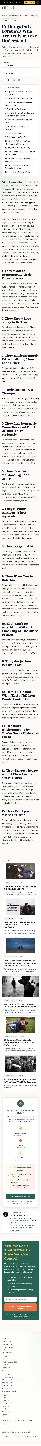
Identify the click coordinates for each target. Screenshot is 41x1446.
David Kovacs (8, 65)
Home (3, 15)
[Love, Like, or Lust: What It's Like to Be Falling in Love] (20, 871)
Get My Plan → (29, 2)
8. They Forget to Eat (13, 133)
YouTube (30, 1420)
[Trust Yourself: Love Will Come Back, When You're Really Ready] (20, 986)
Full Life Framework (8, 1347)
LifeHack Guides (7, 1341)
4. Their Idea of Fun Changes (15, 109)
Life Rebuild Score (7, 1344)
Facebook (5, 1420)
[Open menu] (37, 7)
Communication (13, 15)
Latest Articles (6, 1403)
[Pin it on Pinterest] (9, 80)
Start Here (6, 1339)
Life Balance (5, 1350)
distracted (21, 371)
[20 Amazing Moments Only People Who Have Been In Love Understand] (20, 1025)
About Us (5, 1397)
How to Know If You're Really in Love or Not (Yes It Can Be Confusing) (20, 924)
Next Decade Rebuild (8, 1388)
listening (29, 412)
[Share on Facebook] (4, 80)
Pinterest (21, 1420)
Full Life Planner (7, 1365)
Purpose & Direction (8, 1383)
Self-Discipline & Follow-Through (12, 1380)
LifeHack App (6, 1359)
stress (16, 534)
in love (10, 182)
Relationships (9, 918)
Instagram (13, 1420)
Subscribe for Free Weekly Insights (20, 1307)
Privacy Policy (18, 1436)
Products (6, 1356)
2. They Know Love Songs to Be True (18, 98)
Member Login (6, 1412)
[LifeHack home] (8, 7)
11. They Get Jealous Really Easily (17, 148)
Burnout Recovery (7, 1377)
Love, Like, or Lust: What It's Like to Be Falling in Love (20, 887)
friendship (6, 840)
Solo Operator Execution (9, 1391)
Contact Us (5, 1400)
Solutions (6, 1374)
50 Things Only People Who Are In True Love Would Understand (20, 1080)
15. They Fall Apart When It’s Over (17, 172)
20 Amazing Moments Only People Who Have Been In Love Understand (19, 1042)
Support (4, 1414)
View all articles (15, 1231)
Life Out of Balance (7, 1385)
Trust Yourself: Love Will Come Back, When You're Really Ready (20, 1005)
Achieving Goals (7, 1353)
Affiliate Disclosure (30, 1436)
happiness (19, 595)
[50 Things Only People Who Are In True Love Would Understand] (20, 1064)
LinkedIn (4, 1424)
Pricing (4, 1370)
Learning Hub (6, 1368)
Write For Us (5, 1409)
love (18, 205)
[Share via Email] (19, 80)
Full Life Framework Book (9, 1362)
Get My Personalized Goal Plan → (20, 1196)
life (15, 752)
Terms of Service (7, 1436)
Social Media (16, 283)
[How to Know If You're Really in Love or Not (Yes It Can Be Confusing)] (20, 907)
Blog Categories (7, 1406)
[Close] (37, 2)
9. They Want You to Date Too (16, 137)
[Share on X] (14, 80)
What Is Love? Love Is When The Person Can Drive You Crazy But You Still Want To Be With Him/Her (20, 964)
